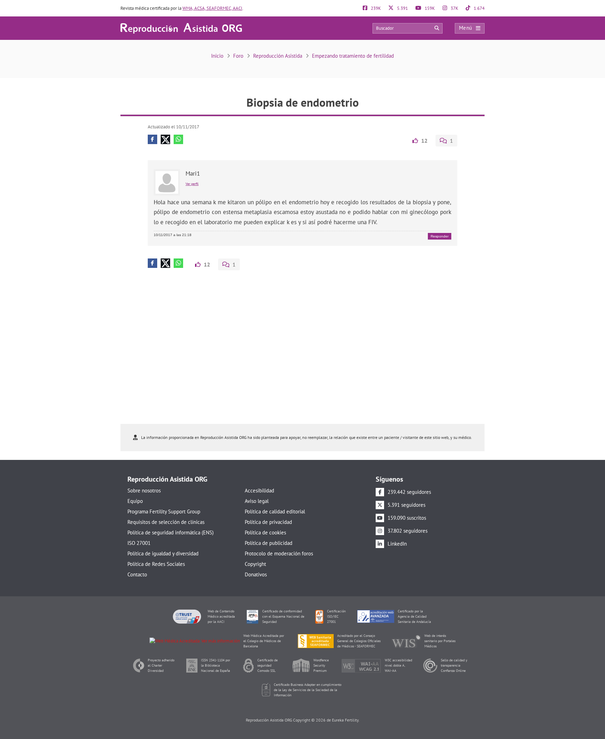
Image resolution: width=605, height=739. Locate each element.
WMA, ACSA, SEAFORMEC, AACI (212, 8)
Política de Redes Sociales (156, 564)
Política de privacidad (268, 522)
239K (375, 8)
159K (429, 8)
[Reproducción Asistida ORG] (181, 28)
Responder (439, 236)
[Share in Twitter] (165, 139)
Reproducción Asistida (277, 55)
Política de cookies (265, 532)
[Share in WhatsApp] (178, 139)
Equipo (135, 501)
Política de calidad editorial (275, 511)
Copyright (255, 564)
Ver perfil (192, 184)
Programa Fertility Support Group (163, 511)
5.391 (402, 8)
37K (454, 8)
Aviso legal (257, 501)
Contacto (137, 574)
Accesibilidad (259, 490)
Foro (238, 55)
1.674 (479, 8)
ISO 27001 (139, 543)
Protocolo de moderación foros (279, 553)
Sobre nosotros (144, 490)
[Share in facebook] (152, 139)
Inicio (217, 55)
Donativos (256, 574)
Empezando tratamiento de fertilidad (353, 55)
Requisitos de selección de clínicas (165, 522)
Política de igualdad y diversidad (163, 553)
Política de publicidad (268, 543)
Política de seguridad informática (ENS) (170, 532)
